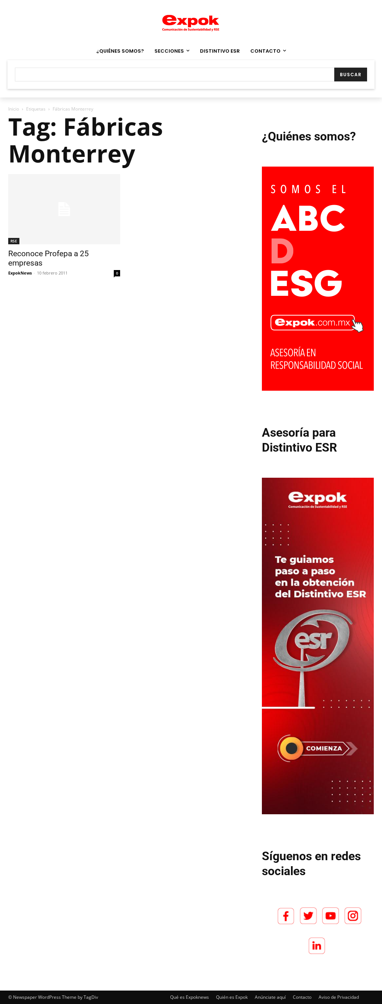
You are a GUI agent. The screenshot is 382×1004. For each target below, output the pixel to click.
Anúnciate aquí (270, 997)
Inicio (13, 109)
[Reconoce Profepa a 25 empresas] (64, 209)
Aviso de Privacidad (339, 997)
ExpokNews (20, 273)
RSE (13, 241)
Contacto (302, 997)
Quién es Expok (232, 997)
